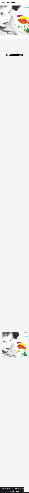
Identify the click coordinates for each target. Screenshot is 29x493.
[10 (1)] (14, 451)
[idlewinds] (14, 237)
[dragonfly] (14, 157)
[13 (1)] (14, 291)
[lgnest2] (14, 398)
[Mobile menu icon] (25, 2)
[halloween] (14, 371)
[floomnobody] (14, 211)
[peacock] (14, 77)
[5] (14, 344)
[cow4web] (14, 425)
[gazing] (14, 130)
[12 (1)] (14, 264)
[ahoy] (14, 318)
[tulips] (14, 104)
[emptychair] (14, 184)
